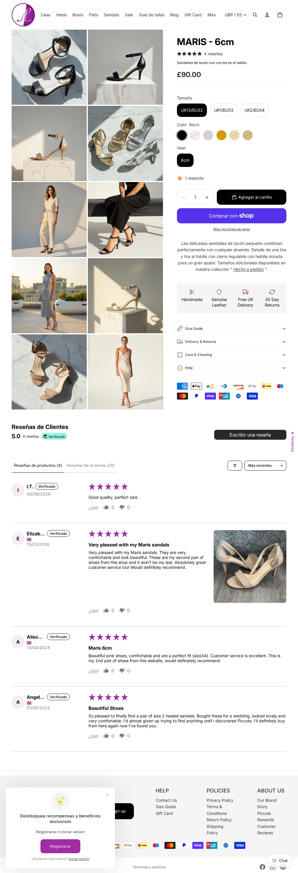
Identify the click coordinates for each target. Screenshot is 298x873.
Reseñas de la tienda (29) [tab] (90, 465)
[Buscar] (255, 14)
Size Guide (194, 328)
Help (189, 368)
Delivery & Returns (200, 341)
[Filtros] (235, 466)
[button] (250, 566)
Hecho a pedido (248, 269)
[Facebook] (262, 866)
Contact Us (166, 800)
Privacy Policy (220, 800)
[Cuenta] (267, 14)
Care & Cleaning (198, 354)
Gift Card (164, 812)
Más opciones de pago (231, 229)
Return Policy (219, 819)
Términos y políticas (149, 867)
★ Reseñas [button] (292, 441)
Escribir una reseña (250, 435)
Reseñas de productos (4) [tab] (38, 465)
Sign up (118, 810)
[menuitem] (212, 15)
